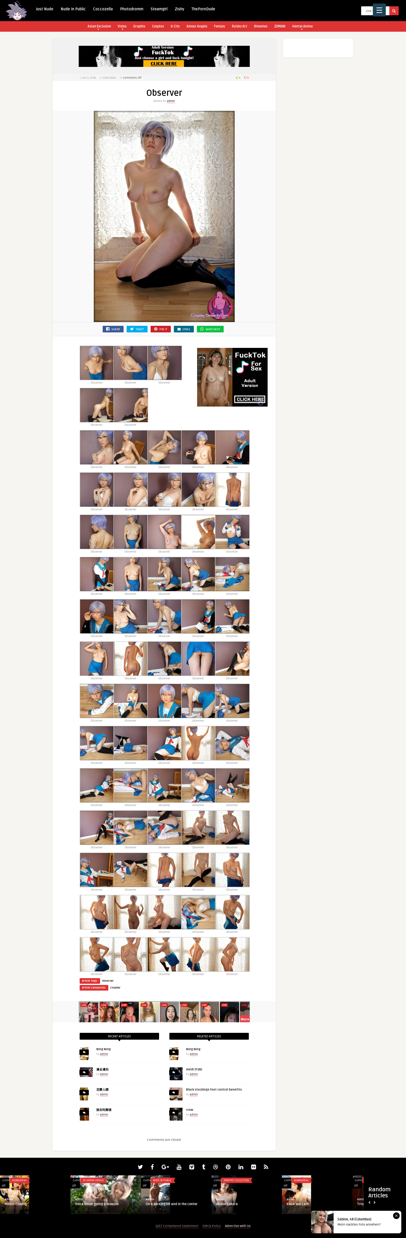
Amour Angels (197, 26)
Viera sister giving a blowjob (97, 1204)
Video (122, 26)
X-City (175, 26)
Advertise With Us (238, 1226)
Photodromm (131, 9)
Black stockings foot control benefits (214, 1090)
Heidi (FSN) (194, 1069)
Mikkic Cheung (16, 1204)
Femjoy (219, 26)
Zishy (179, 9)
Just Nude (44, 9)
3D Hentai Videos (93, 1180)
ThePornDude (203, 9)
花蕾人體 (102, 1090)
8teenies (260, 26)
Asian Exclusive (99, 26)
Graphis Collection (236, 1180)
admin (171, 101)
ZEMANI (279, 26)
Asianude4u (19, 1180)
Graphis (139, 26)
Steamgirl (159, 9)
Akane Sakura (227, 1204)
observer (108, 981)
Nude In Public (73, 9)
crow (189, 1110)
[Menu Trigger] (379, 10)
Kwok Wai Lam (297, 1204)
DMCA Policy (212, 1226)
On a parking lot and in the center (172, 1204)
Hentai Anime (302, 26)
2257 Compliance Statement (177, 1226)
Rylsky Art (239, 26)
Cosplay (158, 26)
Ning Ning (103, 1049)
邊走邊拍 (102, 1069)
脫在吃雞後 (104, 1110)
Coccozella (103, 9)
